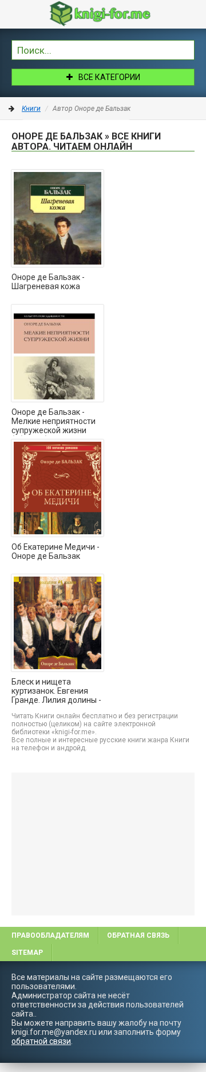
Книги (31, 109)
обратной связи (41, 1041)
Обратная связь (138, 935)
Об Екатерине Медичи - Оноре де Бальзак (55, 551)
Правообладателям (50, 935)
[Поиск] (186, 48)
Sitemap (27, 953)
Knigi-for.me (114, 13)
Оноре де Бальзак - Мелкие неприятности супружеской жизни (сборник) (53, 421)
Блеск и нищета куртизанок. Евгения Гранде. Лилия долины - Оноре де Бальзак (56, 691)
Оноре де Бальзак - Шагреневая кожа (48, 282)
